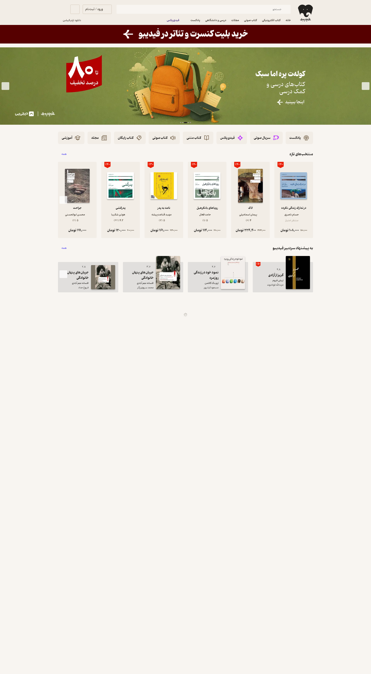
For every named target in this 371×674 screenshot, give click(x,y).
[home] (305, 13)
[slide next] (5, 86)
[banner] (185, 34)
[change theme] (62, 9)
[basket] (75, 9)
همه (64, 154)
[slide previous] (365, 86)
